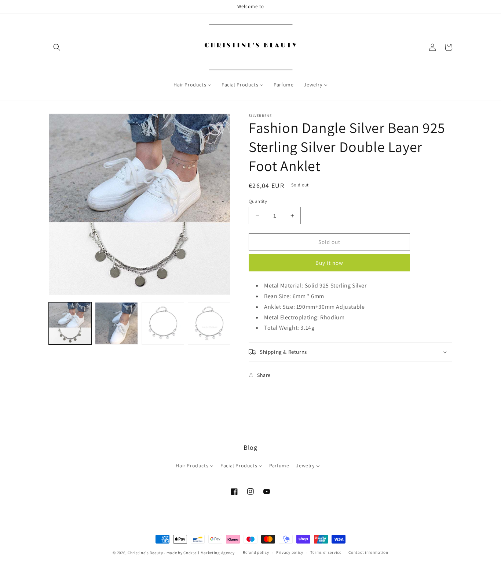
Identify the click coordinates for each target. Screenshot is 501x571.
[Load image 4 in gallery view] (209, 323)
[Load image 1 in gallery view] (70, 323)
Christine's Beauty (145, 552)
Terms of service (325, 552)
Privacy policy (289, 552)
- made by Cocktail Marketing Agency (199, 552)
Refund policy (256, 552)
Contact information (368, 552)
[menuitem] (192, 84)
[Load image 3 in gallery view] (163, 323)
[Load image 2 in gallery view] (116, 323)
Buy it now (329, 262)
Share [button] (264, 375)
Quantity (258, 201)
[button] (57, 47)
